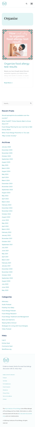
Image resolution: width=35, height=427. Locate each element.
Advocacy (5, 301)
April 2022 (5, 226)
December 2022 (7, 208)
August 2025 (6, 162)
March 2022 (6, 229)
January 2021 (6, 266)
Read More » (8, 82)
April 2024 (5, 177)
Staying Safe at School (9, 323)
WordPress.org (6, 349)
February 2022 (6, 232)
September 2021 (7, 244)
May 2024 (5, 174)
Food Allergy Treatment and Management (15, 317)
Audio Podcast (6, 304)
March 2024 (6, 180)
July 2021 (5, 247)
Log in (4, 340)
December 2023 (7, 183)
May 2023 (5, 196)
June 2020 (5, 287)
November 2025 (7, 153)
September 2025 (7, 159)
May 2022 (5, 223)
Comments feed (7, 346)
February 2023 (6, 205)
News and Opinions (8, 320)
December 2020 (7, 269)
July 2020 (5, 284)
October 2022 (6, 214)
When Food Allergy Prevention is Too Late (15, 133)
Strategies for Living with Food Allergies (15, 326)
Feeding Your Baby (8, 307)
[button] (31, 3)
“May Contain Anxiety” (9, 136)
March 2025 (6, 168)
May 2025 (5, 165)
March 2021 (5, 260)
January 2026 (6, 147)
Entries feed (6, 343)
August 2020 (6, 281)
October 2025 (6, 156)
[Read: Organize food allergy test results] (17, 44)
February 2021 (6, 263)
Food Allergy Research (9, 313)
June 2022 (5, 220)
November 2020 (7, 272)
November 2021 (7, 238)
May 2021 (5, 254)
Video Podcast (6, 329)
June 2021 (5, 250)
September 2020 (7, 278)
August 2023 (6, 192)
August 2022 (6, 217)
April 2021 (5, 257)
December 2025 (7, 150)
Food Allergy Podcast (9, 310)
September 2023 (7, 190)
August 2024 (6, 171)
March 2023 (6, 202)
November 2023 (7, 186)
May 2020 (5, 290)
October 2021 (6, 241)
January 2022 (6, 235)
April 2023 (5, 199)
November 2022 (7, 211)
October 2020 (6, 275)
